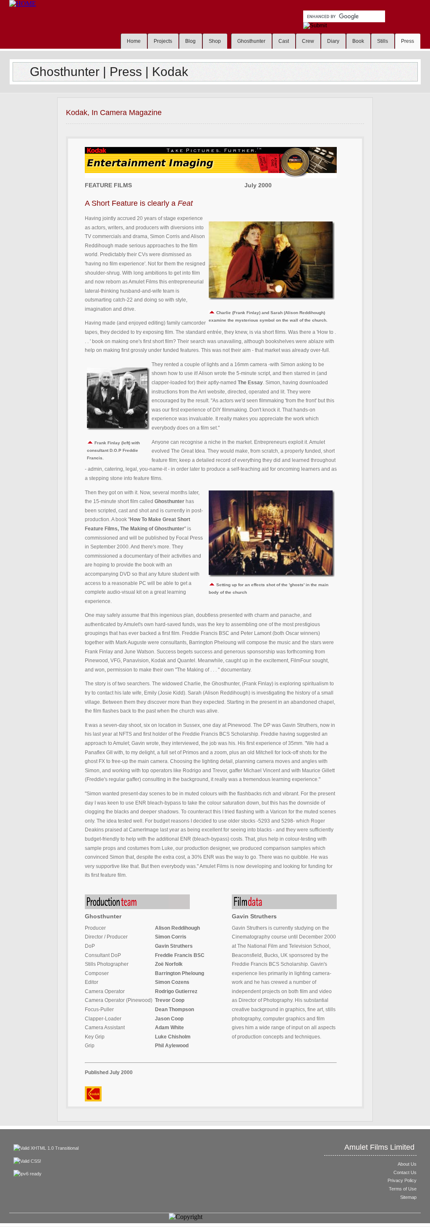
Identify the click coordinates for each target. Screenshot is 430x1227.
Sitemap (408, 1197)
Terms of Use (403, 1188)
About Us (407, 1164)
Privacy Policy (402, 1180)
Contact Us (405, 1172)
